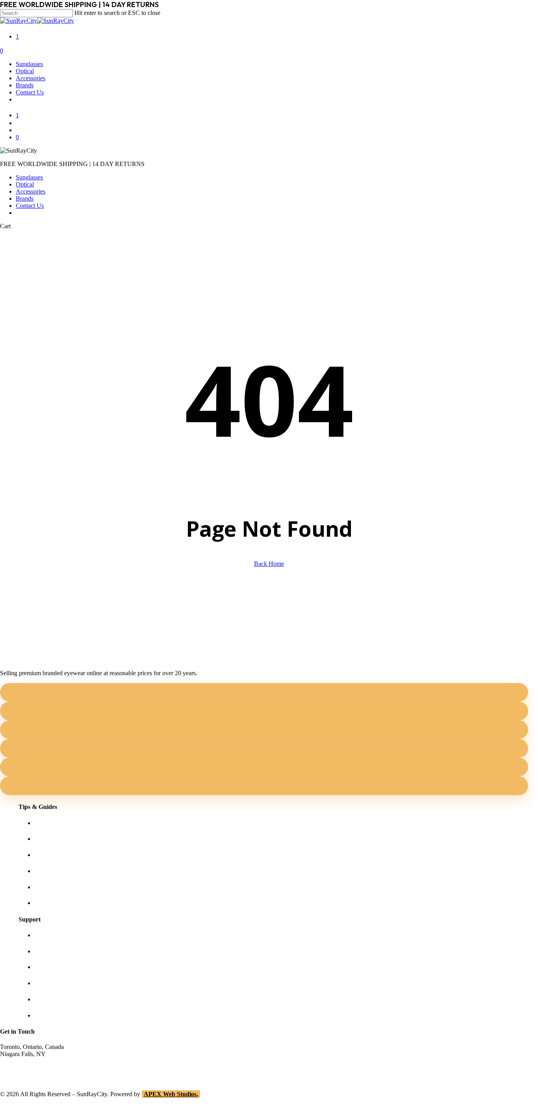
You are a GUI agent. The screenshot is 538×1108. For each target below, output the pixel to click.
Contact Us (30, 205)
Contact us (47, 951)
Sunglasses (29, 177)
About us (45, 935)
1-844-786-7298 (20, 1068)
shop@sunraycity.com (27, 1061)
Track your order (55, 999)
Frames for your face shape (68, 838)
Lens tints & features (59, 854)
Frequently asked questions (68, 902)
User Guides (49, 887)
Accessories (30, 191)
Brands (24, 198)
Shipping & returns (58, 967)
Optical (25, 184)
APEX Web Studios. (171, 1094)
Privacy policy (52, 983)
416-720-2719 (17, 1075)
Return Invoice (52, 1015)
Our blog (45, 871)
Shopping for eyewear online (70, 823)
